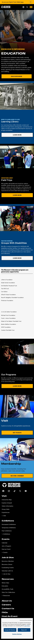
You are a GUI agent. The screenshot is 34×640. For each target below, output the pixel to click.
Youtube (26, 491)
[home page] (5, 7)
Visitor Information (7, 506)
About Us (7, 601)
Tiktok (14, 491)
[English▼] (23, 7)
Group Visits (5, 509)
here (22, 2)
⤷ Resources (6, 595)
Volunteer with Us (7, 571)
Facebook (3, 491)
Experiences (5, 512)
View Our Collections (8, 592)
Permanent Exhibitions (9, 524)
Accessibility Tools (7, 589)
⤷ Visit (4, 515)
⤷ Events (4, 552)
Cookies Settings (17, 634)
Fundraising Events (8, 567)
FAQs (5, 612)
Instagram (9, 491)
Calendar (4, 543)
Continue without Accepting (26, 620)
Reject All (24, 630)
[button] (27, 7)
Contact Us (8, 608)
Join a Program (6, 546)
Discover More (16, 76)
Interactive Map (7, 499)
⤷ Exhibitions (6, 534)
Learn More (17, 135)
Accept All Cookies (10, 630)
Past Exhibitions (7, 531)
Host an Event (6, 549)
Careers (6, 605)
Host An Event (9, 616)
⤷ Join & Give (6, 574)
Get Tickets (17, 432)
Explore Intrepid (7, 503)
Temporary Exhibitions (9, 527)
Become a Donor (7, 564)
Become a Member (17, 476)
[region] (17, 628)
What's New (5, 583)
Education (5, 586)
